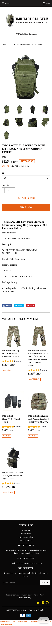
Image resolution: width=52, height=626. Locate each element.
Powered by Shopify (36, 610)
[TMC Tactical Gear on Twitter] (38, 603)
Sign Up (44, 582)
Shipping (5, 166)
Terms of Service (12, 595)
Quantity (5, 185)
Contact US (26, 534)
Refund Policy (39, 595)
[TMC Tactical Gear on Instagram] (47, 603)
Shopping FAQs (26, 540)
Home (4, 45)
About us (26, 530)
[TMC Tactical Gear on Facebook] (42, 603)
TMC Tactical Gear (19, 610)
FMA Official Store (7, 621)
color (4, 173)
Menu (7, 3)
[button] (11, 361)
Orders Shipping (26, 537)
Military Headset (36, 621)
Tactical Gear (22, 621)
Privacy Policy (26, 595)
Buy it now (26, 207)
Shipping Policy (25, 598)
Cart (48, 3)
